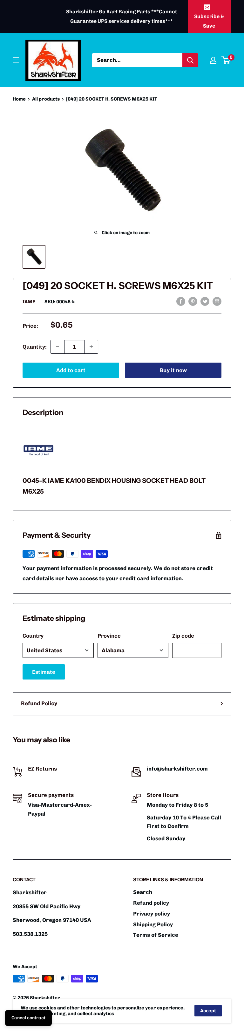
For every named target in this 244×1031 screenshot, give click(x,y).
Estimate (43, 672)
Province (109, 636)
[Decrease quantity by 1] (57, 346)
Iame (29, 302)
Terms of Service (155, 935)
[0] (226, 60)
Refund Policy (39, 703)
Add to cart (70, 370)
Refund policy (151, 903)
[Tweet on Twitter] (204, 301)
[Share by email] (217, 301)
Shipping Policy (153, 924)
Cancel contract (28, 1018)
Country (33, 636)
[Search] (190, 60)
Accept (208, 1011)
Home (19, 99)
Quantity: (35, 347)
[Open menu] (16, 59)
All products (46, 99)
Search (142, 892)
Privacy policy (151, 913)
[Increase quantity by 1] (91, 346)
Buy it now (173, 370)
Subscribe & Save (209, 21)
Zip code (183, 636)
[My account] (213, 60)
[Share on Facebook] (180, 301)
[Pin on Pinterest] (192, 301)
